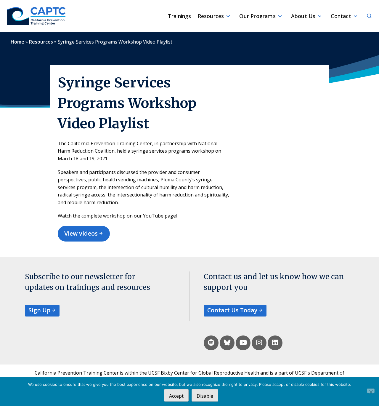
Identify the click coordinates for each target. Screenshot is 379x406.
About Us (303, 16)
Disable (205, 396)
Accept (176, 396)
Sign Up (39, 310)
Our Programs (257, 16)
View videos (81, 233)
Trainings (179, 16)
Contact (341, 16)
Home (17, 42)
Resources (211, 16)
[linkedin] (275, 342)
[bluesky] (227, 342)
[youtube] (243, 342)
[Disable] (371, 391)
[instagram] (259, 342)
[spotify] (211, 342)
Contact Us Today (232, 310)
